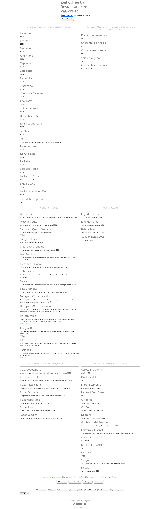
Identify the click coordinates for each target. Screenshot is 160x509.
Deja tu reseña (75, 482)
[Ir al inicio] (21, 493)
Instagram (88, 482)
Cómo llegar (62, 482)
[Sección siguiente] (27, 493)
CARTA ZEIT (67, 18)
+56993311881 (81, 504)
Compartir (99, 482)
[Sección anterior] (24, 493)
